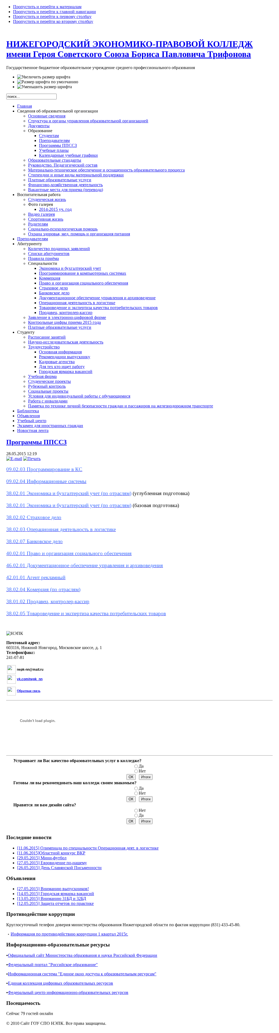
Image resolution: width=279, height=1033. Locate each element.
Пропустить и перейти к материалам (47, 6)
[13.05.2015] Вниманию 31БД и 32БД (51, 898)
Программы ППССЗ (36, 442)
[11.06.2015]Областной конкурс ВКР (51, 853)
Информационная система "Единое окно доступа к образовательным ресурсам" (82, 974)
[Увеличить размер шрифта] (43, 77)
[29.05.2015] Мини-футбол (41, 858)
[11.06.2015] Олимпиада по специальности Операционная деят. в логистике (88, 848)
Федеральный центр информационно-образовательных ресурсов (68, 992)
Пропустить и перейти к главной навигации (54, 11)
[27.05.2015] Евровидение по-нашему (52, 862)
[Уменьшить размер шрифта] (44, 86)
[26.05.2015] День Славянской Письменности (59, 867)
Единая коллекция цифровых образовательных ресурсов (60, 983)
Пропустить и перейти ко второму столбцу (53, 21)
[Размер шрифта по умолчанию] (47, 81)
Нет (142, 771)
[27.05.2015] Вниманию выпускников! (53, 888)
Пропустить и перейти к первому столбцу (52, 16)
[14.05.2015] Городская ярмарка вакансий (55, 893)
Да (141, 766)
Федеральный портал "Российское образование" (53, 964)
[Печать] (32, 458)
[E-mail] (14, 458)
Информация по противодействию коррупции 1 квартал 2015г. (69, 934)
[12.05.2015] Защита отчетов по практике (55, 903)
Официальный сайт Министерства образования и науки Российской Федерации (82, 955)
